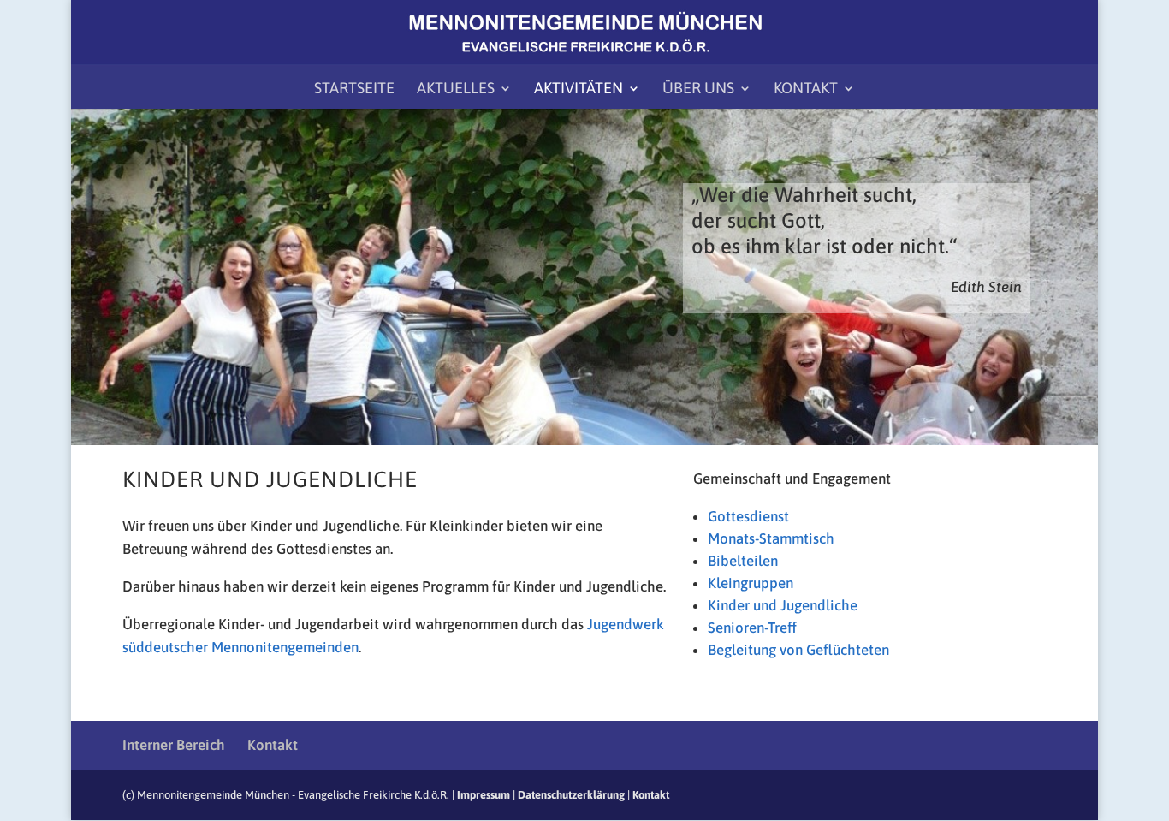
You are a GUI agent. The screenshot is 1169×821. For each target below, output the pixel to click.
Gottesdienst (748, 516)
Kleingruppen (750, 583)
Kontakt (806, 89)
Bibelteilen (743, 560)
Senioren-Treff (752, 627)
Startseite (354, 89)
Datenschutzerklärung (571, 794)
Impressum (483, 794)
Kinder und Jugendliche (782, 605)
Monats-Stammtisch (771, 538)
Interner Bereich (173, 744)
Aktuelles (456, 89)
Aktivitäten (578, 89)
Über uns (698, 89)
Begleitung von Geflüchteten (798, 649)
